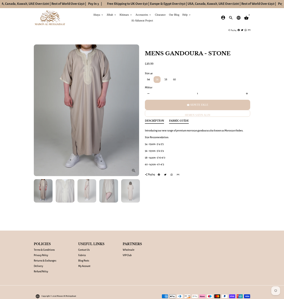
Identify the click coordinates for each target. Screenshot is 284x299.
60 (174, 79)
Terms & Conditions (44, 250)
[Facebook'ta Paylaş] (239, 30)
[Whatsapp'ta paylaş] (246, 30)
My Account (84, 266)
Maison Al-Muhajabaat (66, 296)
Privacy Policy (41, 255)
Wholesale (128, 250)
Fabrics (82, 255)
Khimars (126, 14)
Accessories (143, 14)
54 (148, 79)
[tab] (154, 121)
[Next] (134, 110)
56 (157, 79)
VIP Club (127, 255)
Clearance (160, 14)
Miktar (148, 87)
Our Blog (174, 14)
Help (186, 14)
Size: (148, 73)
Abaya (98, 14)
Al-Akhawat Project (142, 20)
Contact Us (84, 250)
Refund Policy (41, 271)
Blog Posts (83, 260)
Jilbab (111, 14)
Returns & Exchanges (45, 260)
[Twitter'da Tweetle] (242, 30)
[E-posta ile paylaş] (249, 30)
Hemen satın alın (197, 115)
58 (165, 79)
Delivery (38, 266)
